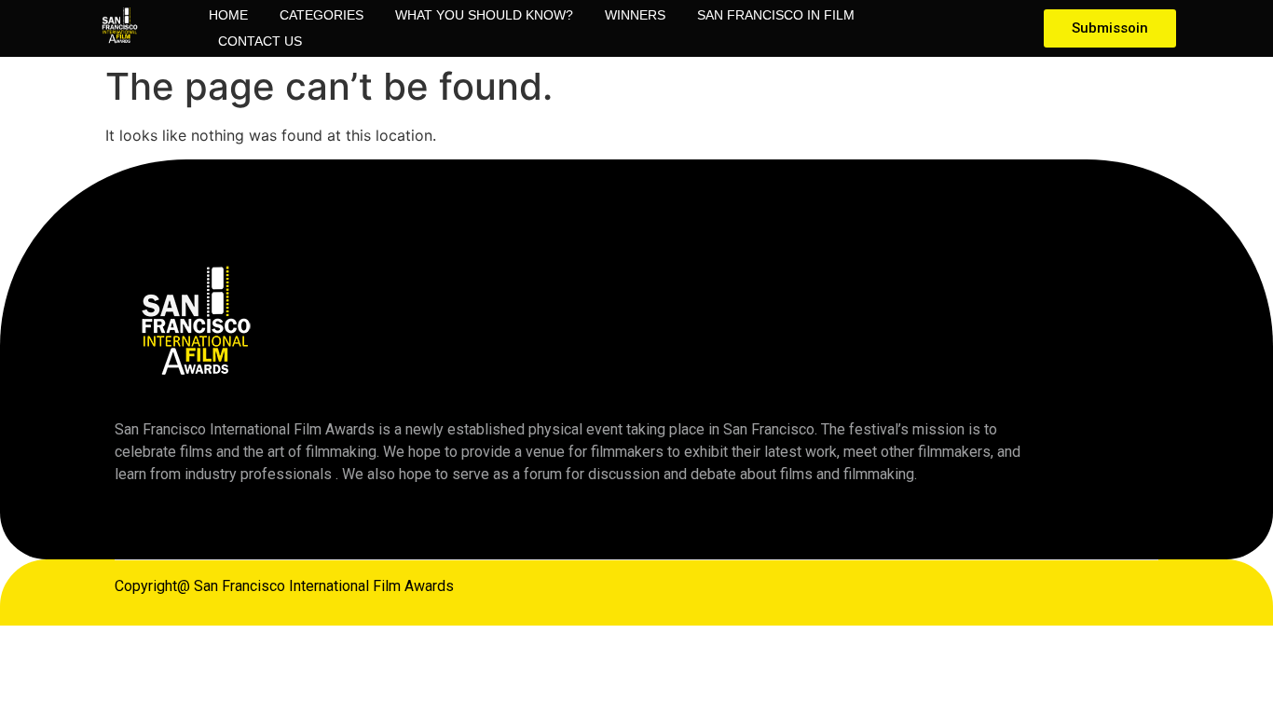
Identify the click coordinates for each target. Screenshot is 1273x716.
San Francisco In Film (776, 14)
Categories (321, 14)
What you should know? (484, 14)
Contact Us (260, 41)
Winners (635, 14)
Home (228, 14)
